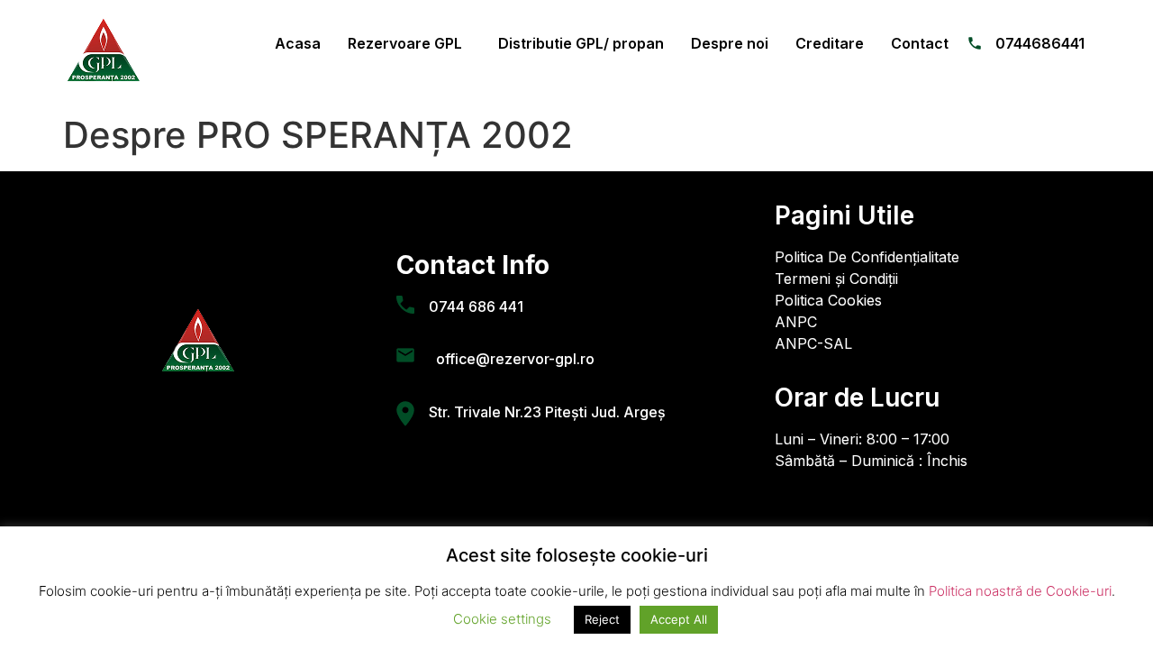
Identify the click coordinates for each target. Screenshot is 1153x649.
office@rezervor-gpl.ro (512, 359)
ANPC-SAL (813, 343)
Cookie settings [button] (502, 618)
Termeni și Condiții (836, 279)
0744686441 (1040, 43)
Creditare (829, 43)
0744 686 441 (476, 306)
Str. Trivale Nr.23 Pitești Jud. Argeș (547, 412)
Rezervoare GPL (405, 43)
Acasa (298, 43)
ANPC (796, 322)
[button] (409, 43)
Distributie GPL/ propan (581, 43)
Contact (920, 43)
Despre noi (729, 43)
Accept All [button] (678, 619)
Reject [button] (602, 619)
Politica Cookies (828, 300)
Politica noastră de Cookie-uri (1020, 590)
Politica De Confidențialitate (867, 257)
